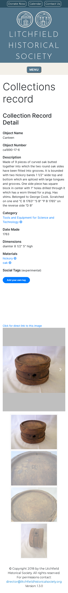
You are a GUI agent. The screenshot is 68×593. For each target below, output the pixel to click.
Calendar (35, 3)
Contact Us (53, 3)
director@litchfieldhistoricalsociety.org (34, 581)
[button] (7, 369)
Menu (34, 69)
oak (6, 263)
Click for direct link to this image (22, 325)
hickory (8, 258)
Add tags (53, 297)
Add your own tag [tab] (16, 280)
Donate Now (16, 3)
